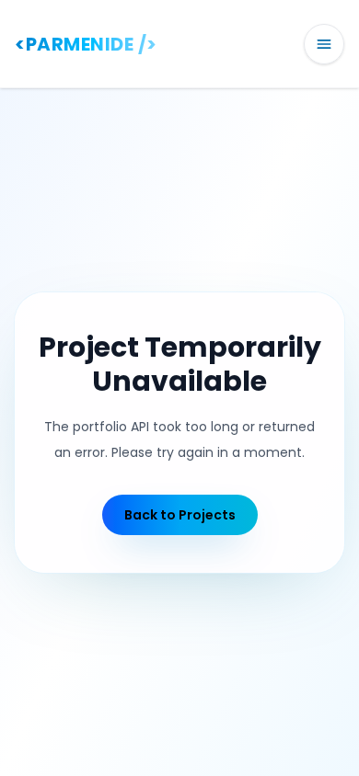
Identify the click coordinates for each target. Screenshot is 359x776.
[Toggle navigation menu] (324, 44)
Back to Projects (180, 515)
